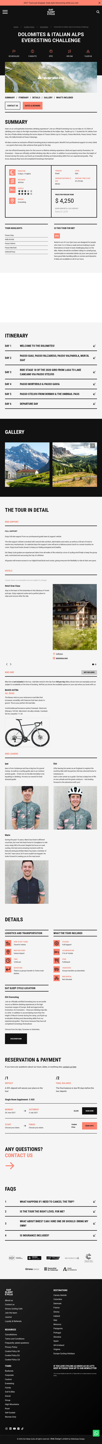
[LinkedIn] (10, 1428)
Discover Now (16, 1038)
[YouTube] (14, 1428)
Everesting (44, 27)
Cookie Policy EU (12, 1355)
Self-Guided (10, 1412)
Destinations (60, 1290)
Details (36, 97)
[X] (18, 1428)
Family (8, 1387)
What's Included (64, 97)
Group (7, 1400)
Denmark (57, 1303)
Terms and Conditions (14, 1338)
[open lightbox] (27, 464)
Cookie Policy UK (12, 1351)
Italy (55, 1320)
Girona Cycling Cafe (13, 1308)
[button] (7, 664)
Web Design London (59, 1438)
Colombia (57, 1299)
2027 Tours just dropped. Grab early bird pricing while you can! (51, 2)
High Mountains (12, 1404)
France (56, 1307)
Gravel (8, 1396)
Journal (8, 1317)
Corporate (9, 1375)
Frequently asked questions (17, 1342)
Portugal (57, 1332)
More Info (89, 1126)
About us (9, 1300)
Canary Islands (60, 1295)
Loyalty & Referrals (13, 1321)
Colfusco (59, 654)
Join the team (11, 1312)
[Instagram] (6, 1428)
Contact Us (12, 105)
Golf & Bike (10, 1391)
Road (7, 1408)
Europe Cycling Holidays (64, 1353)
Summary (10, 97)
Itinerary (24, 97)
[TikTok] (22, 1428)
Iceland (56, 1316)
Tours (8, 1365)
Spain (56, 1341)
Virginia (56, 1349)
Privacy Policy (11, 1347)
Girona (56, 1311)
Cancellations (11, 1334)
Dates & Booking (32, 105)
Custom (8, 1379)
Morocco (57, 1324)
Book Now (89, 1111)
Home (16, 27)
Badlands (9, 1371)
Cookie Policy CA (12, 1359)
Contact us (9, 1304)
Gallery (48, 97)
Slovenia (57, 1336)
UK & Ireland (58, 1345)
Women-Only (10, 1416)
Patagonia (58, 1328)
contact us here (69, 1066)
